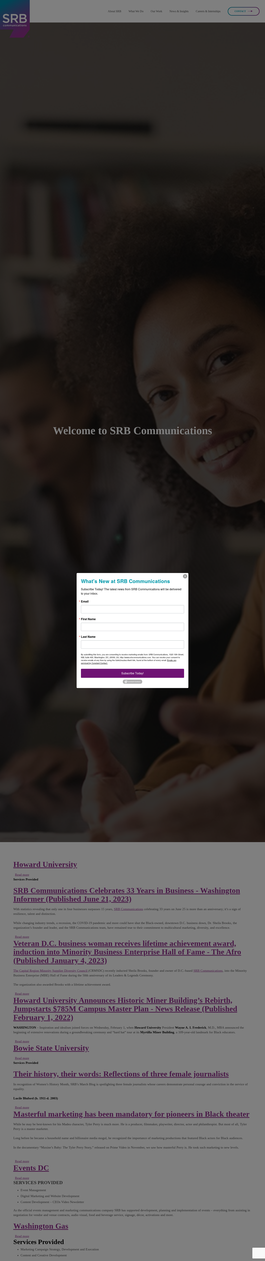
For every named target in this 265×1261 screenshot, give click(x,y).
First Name (88, 619)
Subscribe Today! (132, 673)
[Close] (185, 576)
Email (85, 601)
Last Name (88, 636)
